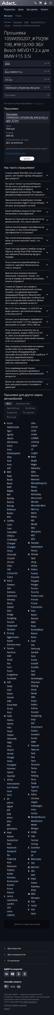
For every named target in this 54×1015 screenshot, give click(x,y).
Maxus (34, 486)
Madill (34, 460)
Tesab (33, 783)
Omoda (34, 554)
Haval (9, 731)
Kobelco (11, 870)
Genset (10, 697)
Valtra (34, 794)
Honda (10, 753)
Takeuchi (35, 749)
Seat (33, 671)
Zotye (33, 851)
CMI (9, 569)
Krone (10, 888)
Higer (9, 742)
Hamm (10, 723)
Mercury (35, 509)
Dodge (10, 614)
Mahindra (35, 468)
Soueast (35, 712)
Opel (33, 558)
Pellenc (34, 569)
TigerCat (35, 786)
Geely (9, 686)
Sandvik (34, 652)
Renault (34, 618)
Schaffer (35, 667)
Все (8, 403)
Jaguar (10, 806)
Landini (10, 903)
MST (33, 535)
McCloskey (36, 494)
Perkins (34, 573)
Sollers (34, 704)
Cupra (10, 576)
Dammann (12, 595)
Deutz (10, 603)
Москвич (35, 897)
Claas (9, 565)
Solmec (34, 708)
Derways (11, 599)
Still (32, 723)
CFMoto (10, 535)
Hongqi (10, 757)
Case (9, 528)
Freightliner (12, 674)
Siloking (34, 685)
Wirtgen (35, 828)
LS (32, 449)
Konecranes (12, 881)
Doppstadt (12, 625)
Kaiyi (9, 832)
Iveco (9, 794)
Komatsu (11, 877)
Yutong (34, 843)
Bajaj (9, 475)
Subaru (34, 730)
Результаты (9, 9)
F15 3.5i (7, 26)
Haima (10, 720)
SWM (33, 741)
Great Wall (12, 704)
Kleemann (12, 866)
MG (32, 520)
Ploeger (34, 584)
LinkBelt (34, 438)
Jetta (9, 821)
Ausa (9, 464)
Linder (34, 434)
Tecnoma (35, 764)
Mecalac (35, 501)
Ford (9, 667)
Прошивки (17, 22)
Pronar (34, 603)
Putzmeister (36, 607)
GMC (9, 701)
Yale (33, 836)
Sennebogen (37, 678)
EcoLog (10, 633)
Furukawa (11, 678)
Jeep (9, 813)
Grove (10, 708)
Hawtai (10, 734)
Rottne (34, 633)
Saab (33, 640)
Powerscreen (37, 595)
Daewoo (11, 584)
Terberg (34, 775)
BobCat (10, 502)
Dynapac (11, 629)
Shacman (35, 682)
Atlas (9, 457)
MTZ (33, 539)
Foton (10, 671)
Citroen (10, 562)
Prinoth (34, 599)
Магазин (8, 15)
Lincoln (34, 426)
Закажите (39, 103)
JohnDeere (12, 828)
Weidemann (36, 821)
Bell (8, 494)
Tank (33, 753)
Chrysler (11, 558)
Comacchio (12, 573)
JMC (9, 825)
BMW (26, 22)
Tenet (33, 772)
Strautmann (36, 727)
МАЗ (33, 893)
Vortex (34, 813)
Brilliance (11, 509)
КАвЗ (33, 878)
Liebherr (11, 915)
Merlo (34, 513)
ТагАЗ (34, 905)
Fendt (9, 659)
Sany (33, 656)
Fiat (8, 663)
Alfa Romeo (12, 442)
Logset (34, 445)
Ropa (33, 626)
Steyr (33, 719)
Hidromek (11, 738)
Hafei (9, 716)
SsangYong (36, 715)
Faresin (10, 648)
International (13, 783)
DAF (9, 588)
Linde (33, 430)
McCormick (36, 498)
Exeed (10, 640)
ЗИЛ (33, 875)
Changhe (11, 547)
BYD (9, 517)
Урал (33, 913)
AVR (9, 468)
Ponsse (34, 588)
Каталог (44, 9)
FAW (9, 656)
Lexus (9, 911)
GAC (9, 682)
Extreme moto (14, 644)
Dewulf (10, 607)
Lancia (10, 896)
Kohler (10, 873)
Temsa (34, 768)
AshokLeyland (13, 453)
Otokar (34, 565)
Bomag (10, 505)
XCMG (34, 832)
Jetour (10, 817)
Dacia (9, 580)
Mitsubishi (36, 531)
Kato (9, 843)
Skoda (34, 693)
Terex (33, 779)
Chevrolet (11, 554)
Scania (34, 659)
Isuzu (9, 791)
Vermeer (35, 798)
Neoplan (35, 542)
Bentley (10, 498)
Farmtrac (11, 652)
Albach (10, 438)
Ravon (34, 614)
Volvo (33, 809)
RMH (33, 622)
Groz (9, 712)
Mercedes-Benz (38, 505)
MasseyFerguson (39, 483)
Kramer (10, 885)
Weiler (34, 824)
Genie (10, 693)
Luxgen (34, 453)
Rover (34, 637)
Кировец (35, 886)
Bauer (10, 483)
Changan (11, 543)
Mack (33, 456)
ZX (32, 855)
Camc (9, 524)
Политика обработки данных (15, 1005)
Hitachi (10, 749)
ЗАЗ (33, 871)
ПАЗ (33, 901)
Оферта (7, 1009)
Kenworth (11, 851)
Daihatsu (11, 592)
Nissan (34, 550)
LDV (9, 907)
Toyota (34, 790)
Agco (9, 430)
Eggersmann (13, 637)
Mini (33, 527)
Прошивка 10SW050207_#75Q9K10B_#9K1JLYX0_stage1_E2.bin (27, 117)
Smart (34, 700)
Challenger (12, 539)
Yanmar (34, 840)
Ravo (33, 610)
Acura (10, 423)
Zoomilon (35, 847)
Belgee (10, 490)
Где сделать (32, 9)
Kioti (9, 862)
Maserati (35, 479)
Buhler (10, 513)
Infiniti (10, 779)
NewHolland (37, 546)
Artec (9, 449)
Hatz (9, 727)
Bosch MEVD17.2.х (38, 22)
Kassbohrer (12, 840)
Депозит (35, 867)
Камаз (34, 882)
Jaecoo (10, 802)
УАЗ (33, 909)
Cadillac (10, 520)
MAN (33, 471)
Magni (34, 464)
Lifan (33, 423)
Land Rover (12, 900)
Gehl (9, 689)
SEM (33, 674)
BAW (9, 487)
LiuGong (35, 441)
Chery (10, 550)
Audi (9, 460)
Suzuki (34, 738)
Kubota (10, 892)
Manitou (35, 475)
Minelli (34, 524)
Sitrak (33, 689)
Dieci (9, 610)
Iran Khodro (12, 787)
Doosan (10, 622)
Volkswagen (36, 805)
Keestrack (11, 847)
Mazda (34, 490)
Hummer (11, 768)
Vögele (34, 802)
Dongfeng (11, 618)
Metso (34, 516)
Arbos (10, 445)
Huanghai (11, 764)
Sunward (35, 734)
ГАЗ (32, 863)
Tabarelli (35, 745)
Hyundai (11, 776)
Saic (33, 644)
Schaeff (34, 663)
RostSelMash (37, 629)
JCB (8, 810)
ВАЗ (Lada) (36, 859)
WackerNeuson (38, 817)
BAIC (9, 471)
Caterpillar (12, 532)
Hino (9, 746)
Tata (33, 757)
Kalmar (10, 836)
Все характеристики (15, 153)
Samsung (35, 648)
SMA (33, 697)
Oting (33, 562)
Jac (8, 798)
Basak (10, 479)
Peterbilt (35, 577)
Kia (8, 855)
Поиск (18, 15)
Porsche (35, 592)
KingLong (11, 858)
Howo (10, 761)
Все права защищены (28, 1002)
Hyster (10, 772)
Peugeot (35, 580)
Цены (20, 9)
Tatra (33, 760)
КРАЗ (33, 890)
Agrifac (10, 434)
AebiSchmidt (13, 427)
